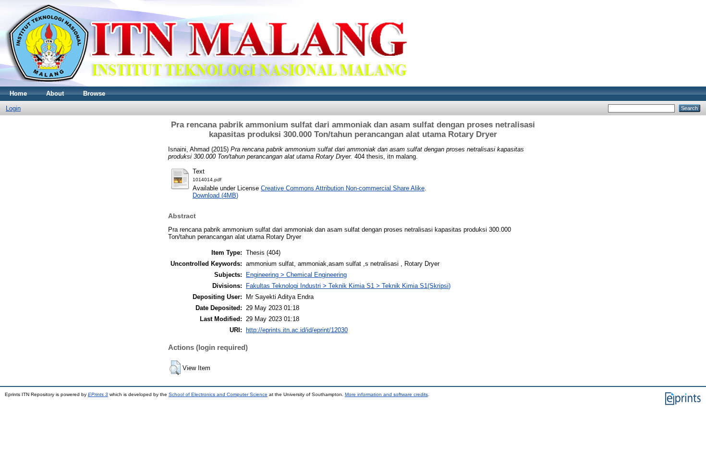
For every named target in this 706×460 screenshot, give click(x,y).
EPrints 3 (98, 394)
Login (13, 108)
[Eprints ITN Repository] (206, 84)
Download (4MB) (215, 195)
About (55, 93)
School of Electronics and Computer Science (218, 394)
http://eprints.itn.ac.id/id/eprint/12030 (297, 330)
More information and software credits (386, 394)
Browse (94, 93)
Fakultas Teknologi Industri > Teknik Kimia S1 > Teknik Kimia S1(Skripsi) (348, 285)
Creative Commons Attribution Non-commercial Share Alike (343, 188)
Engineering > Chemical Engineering (296, 274)
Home (18, 93)
